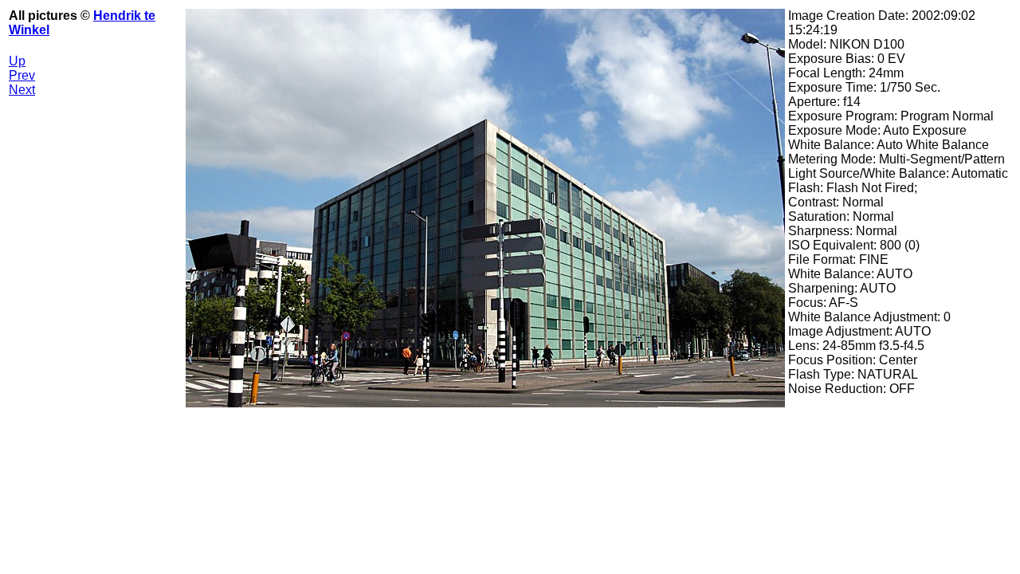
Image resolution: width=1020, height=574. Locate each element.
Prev (22, 75)
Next (22, 89)
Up (17, 61)
